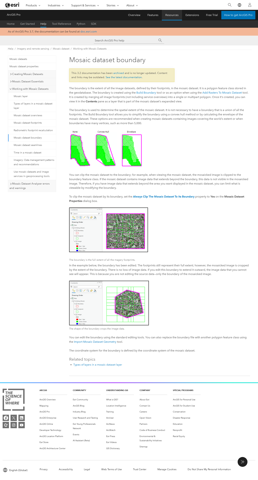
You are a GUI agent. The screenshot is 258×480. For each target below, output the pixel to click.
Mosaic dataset (61, 48)
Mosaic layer (21, 96)
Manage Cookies (166, 469)
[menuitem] (53, 400)
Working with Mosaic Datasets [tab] (30, 88)
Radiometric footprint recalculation (33, 130)
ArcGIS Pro (14, 14)
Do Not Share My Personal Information (209, 469)
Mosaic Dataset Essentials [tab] (28, 81)
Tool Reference (61, 23)
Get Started (27, 23)
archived (118, 73)
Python (81, 23)
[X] (14, 418)
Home (11, 23)
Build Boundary (146, 92)
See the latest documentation (124, 77)
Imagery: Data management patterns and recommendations (34, 162)
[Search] (229, 5)
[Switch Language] (239, 5)
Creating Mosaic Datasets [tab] (27, 74)
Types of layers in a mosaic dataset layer (33, 106)
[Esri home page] (12, 5)
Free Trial (212, 15)
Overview (134, 15)
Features (152, 15)
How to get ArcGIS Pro (238, 15)
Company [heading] (145, 390)
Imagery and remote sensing (33, 48)
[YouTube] (21, 425)
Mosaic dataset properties (23, 66)
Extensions (192, 15)
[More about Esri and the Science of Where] (14, 400)
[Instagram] (14, 425)
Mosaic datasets (18, 59)
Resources (171, 15)
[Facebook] (6, 418)
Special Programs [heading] (183, 390)
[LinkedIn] (21, 418)
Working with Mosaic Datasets (90, 48)
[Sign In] (249, 5)
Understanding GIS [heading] (117, 390)
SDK (93, 23)
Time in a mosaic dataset (27, 152)
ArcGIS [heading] (43, 390)
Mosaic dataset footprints (28, 122)
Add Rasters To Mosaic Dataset (222, 92)
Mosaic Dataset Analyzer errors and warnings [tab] (29, 186)
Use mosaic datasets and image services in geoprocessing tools (31, 174)
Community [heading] (79, 390)
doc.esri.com (88, 31)
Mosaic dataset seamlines (28, 145)
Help (43, 23)
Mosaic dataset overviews (28, 115)
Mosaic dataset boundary (28, 137)
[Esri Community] (6, 425)
